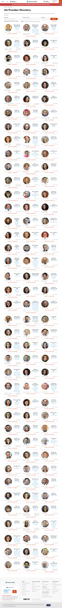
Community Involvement (36, 589)
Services (33, 584)
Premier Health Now (45, 588)
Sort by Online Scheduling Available (31, 21)
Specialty (6, 17)
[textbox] (10, 19)
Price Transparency (45, 593)
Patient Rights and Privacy (57, 584)
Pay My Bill (23, 589)
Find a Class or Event (25, 591)
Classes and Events (45, 584)
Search (54, 19)
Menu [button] (3, 1)
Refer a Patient (24, 594)
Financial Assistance (45, 595)
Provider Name (26, 17)
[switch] (22, 21)
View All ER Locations (6, 595)
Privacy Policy (55, 586)
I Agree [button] (48, 605)
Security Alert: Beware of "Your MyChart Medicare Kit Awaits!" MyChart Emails (31, 4)
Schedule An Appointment (12, 33)
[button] (7, 1)
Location (43, 17)
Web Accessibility (55, 591)
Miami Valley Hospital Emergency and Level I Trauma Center (7, 590)
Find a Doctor (24, 586)
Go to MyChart (24, 584)
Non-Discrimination (56, 589)
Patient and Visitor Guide (36, 586)
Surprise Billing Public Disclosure (47, 596)
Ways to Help (34, 591)
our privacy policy (12, 606)
